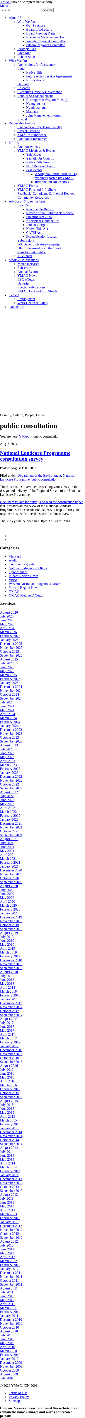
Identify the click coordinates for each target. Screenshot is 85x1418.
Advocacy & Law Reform (27, 201)
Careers (14, 295)
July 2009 (7, 1378)
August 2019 (9, 933)
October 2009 (9, 1370)
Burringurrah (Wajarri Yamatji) (47, 100)
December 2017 (11, 1003)
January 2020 (9, 913)
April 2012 (7, 1257)
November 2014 (11, 1136)
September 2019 (11, 929)
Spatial (22, 119)
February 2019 (10, 956)
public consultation (44, 479)
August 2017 (9, 1019)
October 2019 (9, 925)
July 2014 (7, 1151)
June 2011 (7, 1296)
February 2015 (10, 1124)
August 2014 (9, 1148)
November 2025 (11, 647)
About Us (15, 18)
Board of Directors (39, 29)
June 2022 (7, 800)
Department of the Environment (39, 475)
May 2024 (7, 710)
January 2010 (9, 1358)
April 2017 (7, 1034)
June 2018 (7, 980)
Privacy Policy (19, 1397)
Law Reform (26, 205)
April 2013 (7, 1210)
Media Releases (28, 264)
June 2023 (7, 753)
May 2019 (7, 944)
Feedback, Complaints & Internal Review (46, 193)
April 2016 (7, 1081)
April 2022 (7, 808)
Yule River (33, 154)
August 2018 (9, 972)
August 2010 (9, 1331)
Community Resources (33, 197)
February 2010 (10, 1355)
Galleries (23, 283)
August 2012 (9, 1241)
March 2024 (8, 718)
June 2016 (7, 1073)
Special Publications (31, 287)
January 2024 (9, 726)
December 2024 (11, 686)
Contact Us (16, 307)
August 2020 (9, 886)
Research (23, 88)
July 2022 (7, 796)
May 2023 (7, 757)
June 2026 (7, 620)
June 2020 (7, 894)
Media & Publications (24, 260)
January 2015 (9, 1128)
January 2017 (9, 1046)
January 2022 (9, 819)
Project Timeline (28, 131)
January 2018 (9, 999)
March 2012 (8, 1261)
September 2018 (11, 968)
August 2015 (9, 1101)
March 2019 (8, 952)
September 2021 (11, 835)
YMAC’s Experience (32, 135)
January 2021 (9, 866)
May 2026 (7, 624)
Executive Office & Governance (39, 92)
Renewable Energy (22, 123)
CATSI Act (34, 232)
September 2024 (11, 698)
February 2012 (10, 1265)
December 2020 (11, 870)
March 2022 (8, 812)
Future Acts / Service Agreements (49, 76)
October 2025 (9, 651)
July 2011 (6, 1292)
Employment (26, 299)
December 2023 (11, 729)
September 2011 (11, 1284)
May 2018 (7, 983)
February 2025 (10, 679)
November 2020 (11, 874)
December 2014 (11, 1132)
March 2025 (8, 675)
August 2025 (9, 659)
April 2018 (7, 987)
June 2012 (7, 1249)
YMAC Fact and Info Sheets (37, 189)
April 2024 (7, 714)
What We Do (18, 61)
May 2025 (7, 671)
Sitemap (14, 1401)
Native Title (34, 72)
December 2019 (11, 917)
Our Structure (35, 25)
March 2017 (8, 1038)
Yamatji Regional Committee (46, 41)
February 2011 (10, 1312)
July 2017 (7, 1022)
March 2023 (8, 765)
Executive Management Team (46, 37)
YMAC (5, 2)
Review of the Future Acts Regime (50, 213)
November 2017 (11, 1007)
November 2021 (11, 827)
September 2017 (11, 1015)
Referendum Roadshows (52, 182)
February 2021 (10, 862)
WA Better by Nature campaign (39, 244)
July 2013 (7, 1198)
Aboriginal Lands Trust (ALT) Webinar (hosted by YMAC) (56, 176)
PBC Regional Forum (41, 166)
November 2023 (11, 733)
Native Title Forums (40, 162)
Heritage (23, 84)
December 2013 (11, 1179)
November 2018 (11, 964)
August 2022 (9, 792)
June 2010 (7, 1339)
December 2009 (11, 1362)
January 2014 (9, 1175)
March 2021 (8, 858)
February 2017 (10, 1042)
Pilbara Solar (26, 57)
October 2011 (9, 1280)
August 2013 (9, 1194)
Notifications (35, 80)
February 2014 (10, 1171)
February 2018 (10, 995)
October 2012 (9, 1233)
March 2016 (8, 1085)
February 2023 (10, 769)
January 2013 (9, 1222)
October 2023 (9, 737)
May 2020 (7, 897)
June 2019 (7, 940)
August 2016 (9, 1065)
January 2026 (9, 640)
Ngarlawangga (36, 107)
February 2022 (10, 815)
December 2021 (11, 823)
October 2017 (9, 1011)
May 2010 (7, 1343)
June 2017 (7, 1026)
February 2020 (10, 909)
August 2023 (9, 745)
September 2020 (11, 882)
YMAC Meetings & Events (36, 150)
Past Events (34, 170)
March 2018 (8, 991)
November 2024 (11, 690)
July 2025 (7, 663)
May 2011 (7, 1300)
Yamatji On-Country (40, 158)
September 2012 (11, 1237)
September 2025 (11, 655)
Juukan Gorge (36, 225)
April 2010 (7, 1347)
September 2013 (11, 1190)
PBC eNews (26, 279)
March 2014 (8, 1167)
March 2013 (8, 1214)
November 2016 (11, 1054)
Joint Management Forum (43, 115)
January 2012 (9, 1269)
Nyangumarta (35, 103)
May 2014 (7, 1159)
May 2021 (7, 851)
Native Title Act (37, 229)
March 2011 (8, 1308)
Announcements (28, 146)
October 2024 (9, 694)
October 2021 (9, 831)
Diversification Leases (41, 236)
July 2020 (7, 890)
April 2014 (7, 1163)
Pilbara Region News (23, 576)
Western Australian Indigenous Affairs (35, 584)
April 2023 (7, 761)
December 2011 (11, 1273)
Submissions (26, 240)
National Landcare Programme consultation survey (35, 456)
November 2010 (11, 1323)
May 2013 (7, 1206)
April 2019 (7, 948)
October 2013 (9, 1187)
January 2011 (9, 1316)
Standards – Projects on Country (39, 127)
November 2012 (11, 1230)
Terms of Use (18, 1393)
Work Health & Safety (32, 303)
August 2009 (9, 1374)
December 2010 (11, 1319)
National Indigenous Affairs (28, 568)
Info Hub (15, 143)
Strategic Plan (26, 49)
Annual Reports (28, 271)
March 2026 (8, 632)
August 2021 (9, 839)
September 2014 (11, 1144)
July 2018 (7, 976)
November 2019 (11, 921)
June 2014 (7, 1155)
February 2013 (10, 1218)
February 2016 (10, 1089)
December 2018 (11, 960)
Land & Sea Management (35, 96)
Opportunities (18, 572)
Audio (13, 560)
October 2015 (9, 1093)
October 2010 (9, 1327)
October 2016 (9, 1058)
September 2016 (11, 1062)
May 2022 (7, 804)
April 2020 (7, 901)
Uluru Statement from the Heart (39, 248)
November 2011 (11, 1276)
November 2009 (11, 1366)
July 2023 (7, 749)
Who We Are (26, 21)
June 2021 (7, 847)
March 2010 (8, 1351)
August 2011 (9, 1288)
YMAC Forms (27, 186)
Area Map (24, 53)
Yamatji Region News (24, 588)
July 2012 (7, 1245)
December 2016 (11, 1050)
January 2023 (9, 772)
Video (13, 580)
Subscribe (24, 268)
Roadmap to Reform (40, 209)
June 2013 (7, 1202)
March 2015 (8, 1120)
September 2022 (11, 788)
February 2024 (10, 722)
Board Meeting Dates (41, 33)
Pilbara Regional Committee (45, 45)
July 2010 (7, 1335)
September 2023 (11, 741)
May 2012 (7, 1253)
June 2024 (7, 706)
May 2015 (7, 1112)
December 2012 (11, 1226)
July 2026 (7, 616)
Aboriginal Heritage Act (42, 221)
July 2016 (7, 1069)
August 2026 (9, 612)
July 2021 (7, 843)
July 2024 (7, 702)
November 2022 (11, 780)
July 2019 (7, 937)
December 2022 (11, 776)
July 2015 (7, 1105)
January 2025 (9, 683)
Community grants (21, 564)
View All (15, 556)
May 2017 (7, 1030)
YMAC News (27, 275)
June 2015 (7, 1108)
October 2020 (9, 878)
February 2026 (10, 636)
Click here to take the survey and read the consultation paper (41, 502)
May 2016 (7, 1077)
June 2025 (7, 667)
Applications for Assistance (36, 64)
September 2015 (11, 1097)
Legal (21, 68)
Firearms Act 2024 (39, 217)
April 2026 (7, 628)
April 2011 (7, 1304)
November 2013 (11, 1183)
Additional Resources (32, 139)
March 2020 (8, 905)
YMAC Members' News (26, 595)
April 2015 (7, 1116)
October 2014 (9, 1140)
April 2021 (7, 854)
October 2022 (9, 784)
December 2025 (11, 644)
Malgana (32, 111)
